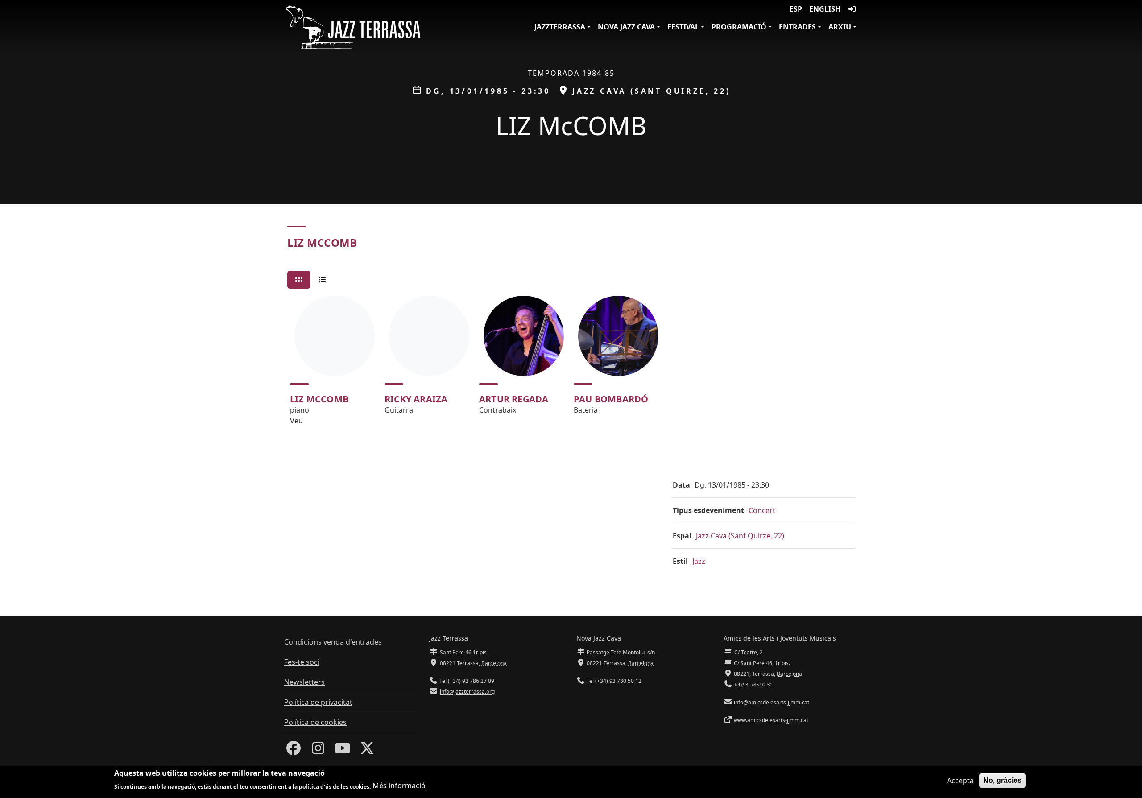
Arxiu (839, 27)
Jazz (698, 561)
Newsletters (304, 682)
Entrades (797, 27)
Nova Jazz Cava (626, 27)
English (824, 9)
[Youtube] (343, 751)
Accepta (960, 781)
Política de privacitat (318, 702)
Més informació (399, 785)
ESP (796, 9)
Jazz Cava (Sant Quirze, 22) (740, 536)
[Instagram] (318, 751)
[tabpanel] (571, 364)
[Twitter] (367, 751)
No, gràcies (1002, 780)
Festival (683, 27)
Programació (739, 27)
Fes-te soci (301, 662)
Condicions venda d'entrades (333, 642)
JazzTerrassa (559, 27)
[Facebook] (293, 751)
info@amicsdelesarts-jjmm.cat (770, 702)
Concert (762, 510)
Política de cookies (315, 722)
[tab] (298, 280)
